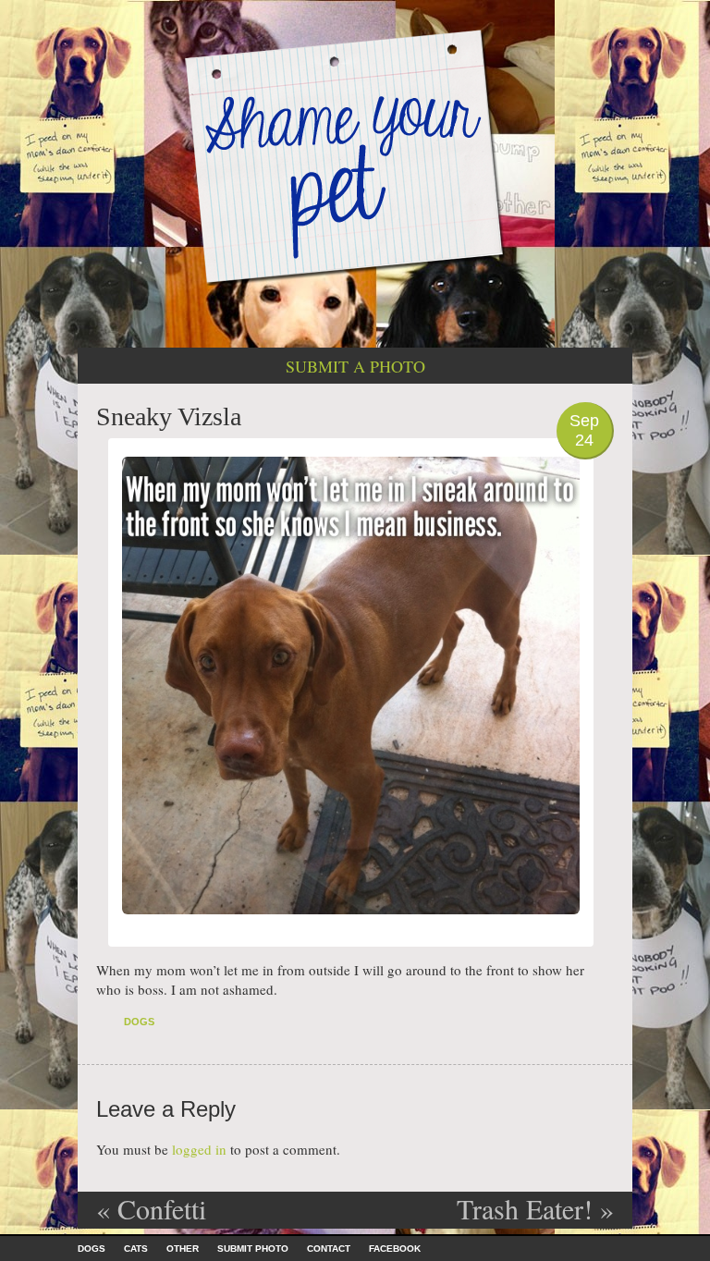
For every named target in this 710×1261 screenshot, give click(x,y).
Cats (136, 1248)
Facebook (395, 1248)
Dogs (139, 1021)
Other (182, 1248)
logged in (199, 1149)
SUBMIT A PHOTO (355, 366)
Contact (328, 1248)
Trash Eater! (535, 1208)
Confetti (151, 1208)
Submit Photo (252, 1248)
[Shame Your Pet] (355, 156)
